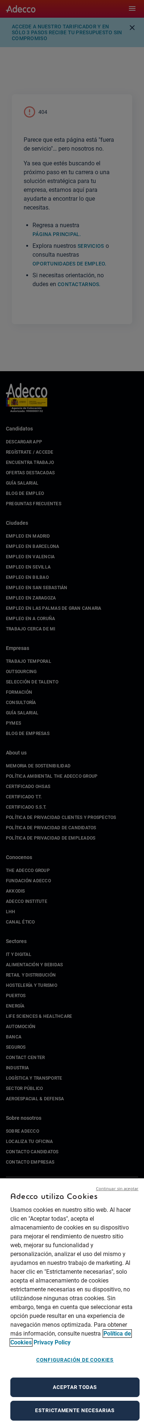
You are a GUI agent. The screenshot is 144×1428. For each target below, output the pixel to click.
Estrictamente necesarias (75, 1410)
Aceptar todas (75, 1387)
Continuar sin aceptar (117, 1188)
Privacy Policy (52, 1342)
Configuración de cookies (75, 1360)
